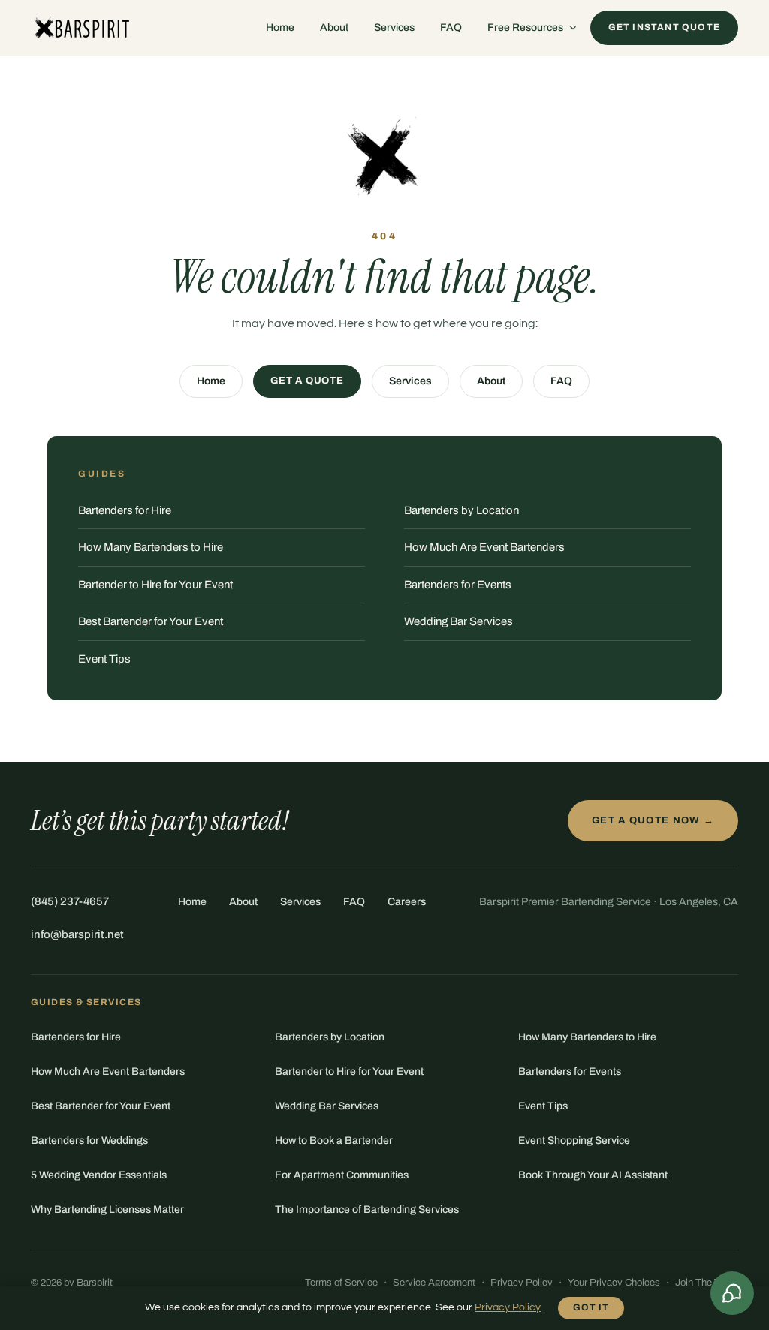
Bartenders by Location (461, 510)
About (334, 27)
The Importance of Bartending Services (367, 1209)
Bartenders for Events (457, 585)
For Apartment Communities (342, 1175)
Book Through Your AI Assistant (593, 1175)
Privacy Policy (521, 1282)
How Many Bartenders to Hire (150, 547)
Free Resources (525, 27)
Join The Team (706, 1282)
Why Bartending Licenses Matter (107, 1209)
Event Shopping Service (574, 1140)
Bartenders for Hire (124, 510)
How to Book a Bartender (334, 1140)
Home (280, 27)
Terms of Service (341, 1282)
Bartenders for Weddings (89, 1140)
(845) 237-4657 (70, 901)
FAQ (451, 27)
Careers (407, 901)
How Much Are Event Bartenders (484, 547)
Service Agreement (434, 1282)
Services (394, 27)
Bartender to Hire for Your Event (155, 585)
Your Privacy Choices (614, 1282)
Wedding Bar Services (458, 621)
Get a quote (307, 380)
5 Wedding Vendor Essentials (99, 1175)
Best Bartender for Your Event (150, 621)
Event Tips (104, 659)
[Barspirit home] (81, 27)
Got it (591, 1307)
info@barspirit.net (77, 934)
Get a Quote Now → (653, 820)
